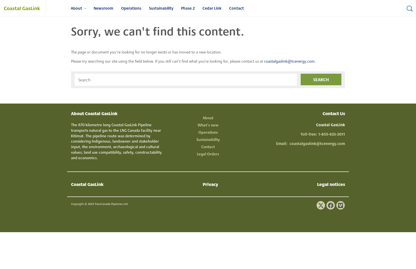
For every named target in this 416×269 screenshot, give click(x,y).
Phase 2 (188, 8)
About (78, 9)
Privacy (210, 184)
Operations (131, 8)
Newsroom (103, 8)
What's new (208, 125)
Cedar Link (211, 8)
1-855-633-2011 (331, 134)
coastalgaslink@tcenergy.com (289, 61)
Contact (236, 8)
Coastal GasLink (87, 184)
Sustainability (161, 8)
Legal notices (331, 184)
